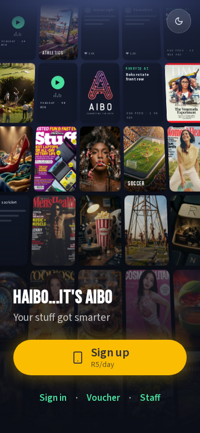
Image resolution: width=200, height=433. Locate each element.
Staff (150, 398)
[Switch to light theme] (179, 21)
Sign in (53, 398)
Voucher (103, 398)
